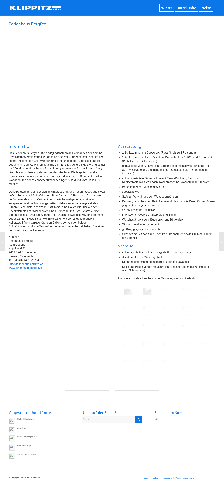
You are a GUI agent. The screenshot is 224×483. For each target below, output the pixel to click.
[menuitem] (154, 8)
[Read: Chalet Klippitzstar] (12, 421)
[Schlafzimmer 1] (186, 329)
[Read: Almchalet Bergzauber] (12, 438)
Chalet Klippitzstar (25, 419)
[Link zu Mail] (212, 477)
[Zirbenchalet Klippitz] (221, 241)
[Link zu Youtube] (207, 477)
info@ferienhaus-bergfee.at (26, 263)
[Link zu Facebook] (202, 477)
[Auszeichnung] (147, 310)
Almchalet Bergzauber (27, 437)
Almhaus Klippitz (25, 445)
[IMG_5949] (166, 364)
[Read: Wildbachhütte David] (12, 456)
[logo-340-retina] (38, 8)
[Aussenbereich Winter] (186, 347)
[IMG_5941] (147, 364)
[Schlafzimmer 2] (147, 346)
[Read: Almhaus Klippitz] (12, 447)
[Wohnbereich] (166, 310)
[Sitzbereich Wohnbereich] (128, 329)
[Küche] (166, 327)
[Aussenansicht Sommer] (128, 291)
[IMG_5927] (128, 364)
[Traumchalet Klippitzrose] (2, 241)
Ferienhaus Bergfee (27, 24)
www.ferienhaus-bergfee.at (25, 267)
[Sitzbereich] (186, 291)
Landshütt (21, 428)
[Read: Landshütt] (12, 430)
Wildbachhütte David (26, 454)
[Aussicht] (205, 292)
